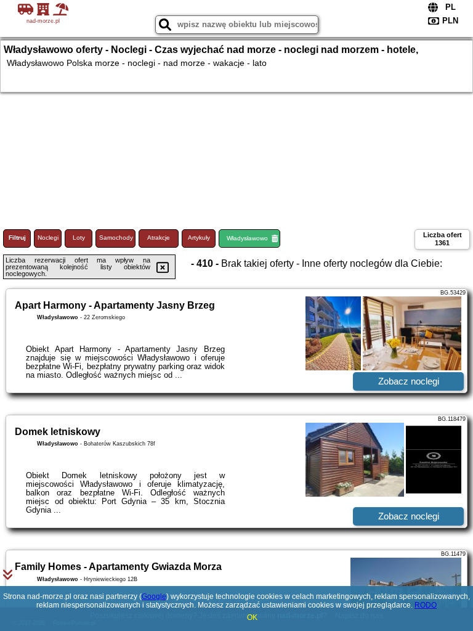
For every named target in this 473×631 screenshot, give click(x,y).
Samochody (116, 237)
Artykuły (199, 237)
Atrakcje (158, 237)
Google (154, 596)
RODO (425, 605)
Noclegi (48, 237)
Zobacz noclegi (408, 381)
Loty (79, 237)
